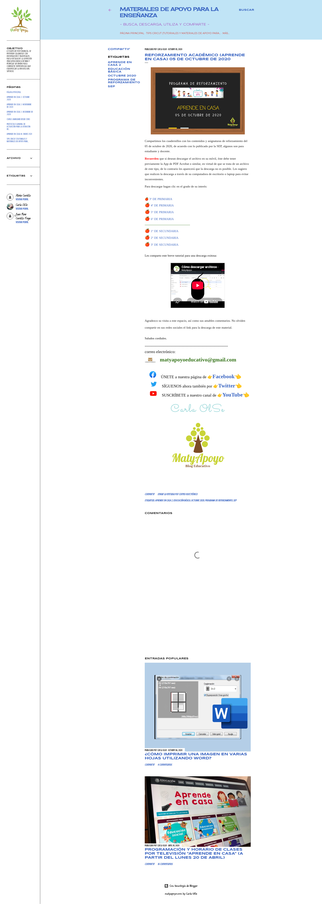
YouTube (232, 395)
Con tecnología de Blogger (184, 886)
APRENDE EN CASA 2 (120, 63)
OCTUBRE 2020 (122, 76)
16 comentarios (165, 864)
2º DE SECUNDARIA (164, 237)
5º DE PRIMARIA (162, 212)
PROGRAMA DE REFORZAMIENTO (124, 81)
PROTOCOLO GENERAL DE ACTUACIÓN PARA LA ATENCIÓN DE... (18, 126)
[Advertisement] (198, 625)
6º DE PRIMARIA (162, 219)
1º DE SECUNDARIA (164, 231)
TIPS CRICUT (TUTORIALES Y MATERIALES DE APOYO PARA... (183, 33)
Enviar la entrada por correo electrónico (177, 494)
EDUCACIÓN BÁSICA (119, 70)
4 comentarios (165, 764)
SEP (111, 86)
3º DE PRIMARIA (160, 199)
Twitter (226, 386)
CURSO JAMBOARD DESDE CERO (18, 119)
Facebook (223, 376)
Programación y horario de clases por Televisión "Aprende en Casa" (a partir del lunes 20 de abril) (194, 854)
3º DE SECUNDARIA (164, 244)
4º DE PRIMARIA (162, 205)
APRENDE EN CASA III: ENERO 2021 (19, 134)
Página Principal (132, 33)
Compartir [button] (119, 49)
